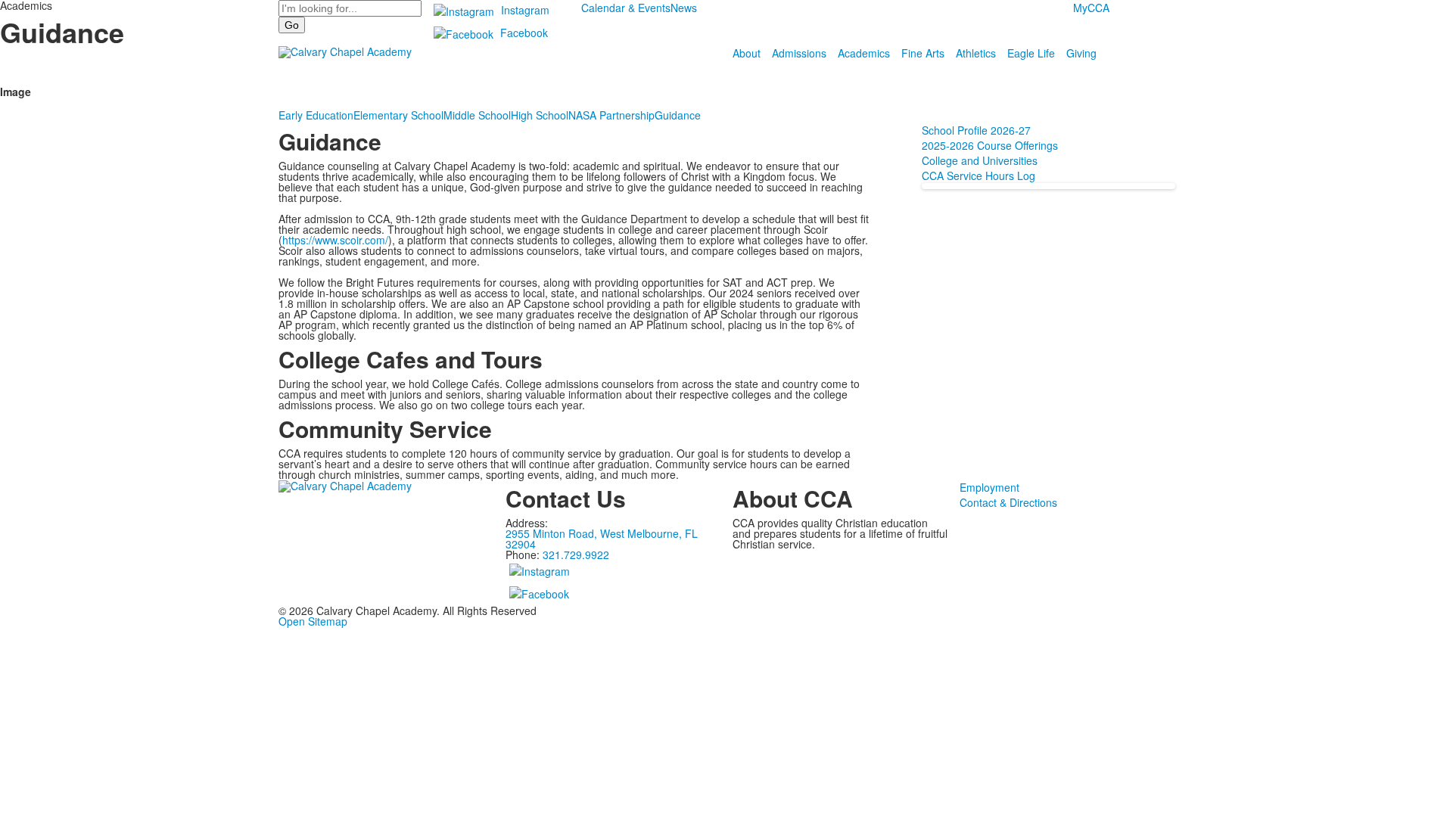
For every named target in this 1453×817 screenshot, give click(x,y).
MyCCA (1091, 7)
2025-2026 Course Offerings (990, 145)
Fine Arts (922, 53)
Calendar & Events (625, 7)
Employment (989, 487)
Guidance (678, 115)
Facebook (524, 32)
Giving (1081, 53)
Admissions (799, 53)
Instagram (525, 9)
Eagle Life (1031, 53)
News (683, 7)
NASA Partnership (611, 115)
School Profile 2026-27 (976, 130)
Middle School (477, 115)
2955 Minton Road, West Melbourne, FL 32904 (602, 538)
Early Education (315, 115)
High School (539, 115)
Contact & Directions (1008, 502)
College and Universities (980, 160)
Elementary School (398, 115)
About (747, 53)
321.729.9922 (576, 554)
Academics (864, 53)
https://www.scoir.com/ (335, 239)
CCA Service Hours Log (980, 175)
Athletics (976, 53)
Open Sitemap (312, 621)
